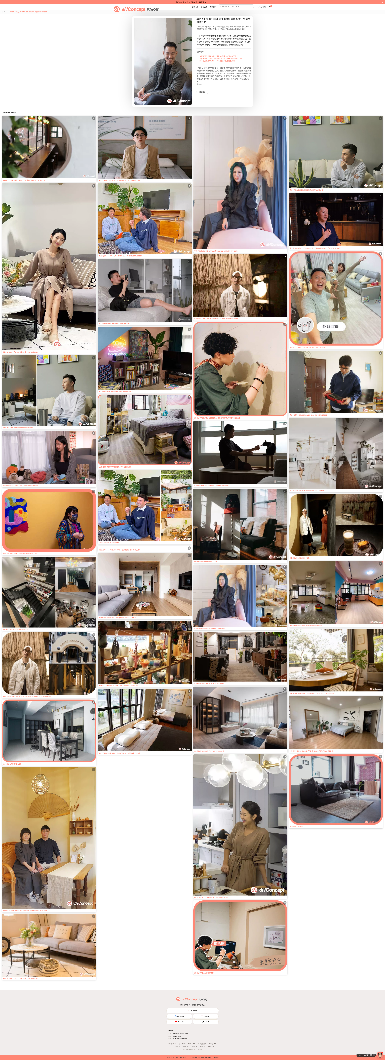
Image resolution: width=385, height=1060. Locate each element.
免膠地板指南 (213, 1044)
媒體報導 (213, 7)
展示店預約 (182, 1044)
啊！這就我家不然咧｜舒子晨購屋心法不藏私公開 (217, 61)
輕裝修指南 (185, 1046)
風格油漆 (204, 7)
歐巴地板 (195, 7)
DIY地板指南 (192, 1044)
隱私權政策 (211, 1046)
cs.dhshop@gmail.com (180, 1038)
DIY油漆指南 (176, 1046)
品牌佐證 (194, 1046)
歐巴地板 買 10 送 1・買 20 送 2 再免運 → (191, 2)
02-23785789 (177, 1036)
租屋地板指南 (202, 1044)
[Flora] (380, 1055)
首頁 (3, 12)
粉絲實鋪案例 (172, 1044)
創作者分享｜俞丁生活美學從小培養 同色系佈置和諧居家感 (221, 59)
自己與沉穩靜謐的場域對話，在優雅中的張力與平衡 (218, 56)
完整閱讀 (202, 92)
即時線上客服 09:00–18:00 (181, 1033)
